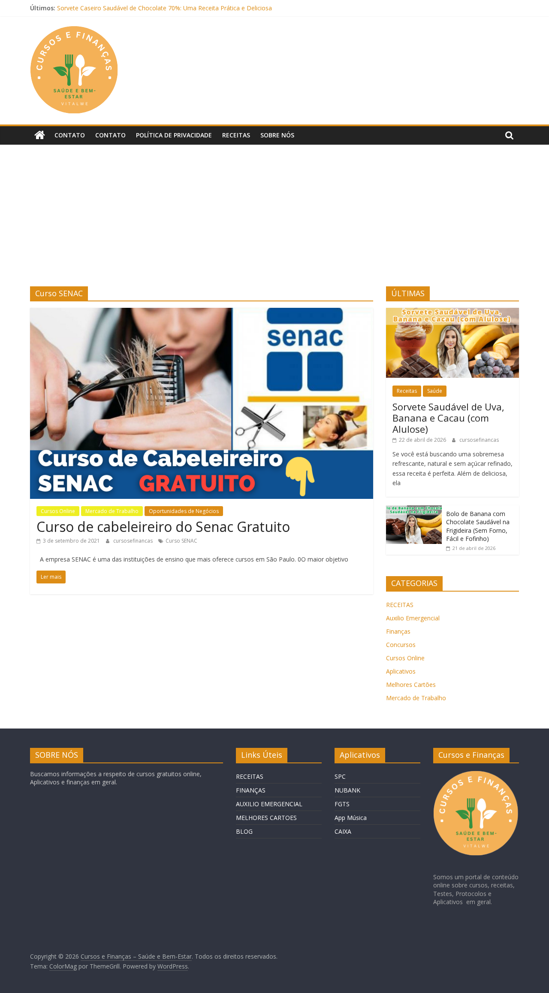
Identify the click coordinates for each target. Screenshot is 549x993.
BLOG (244, 831)
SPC (340, 776)
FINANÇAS (250, 790)
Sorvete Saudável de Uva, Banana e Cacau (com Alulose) (448, 418)
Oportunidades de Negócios (184, 511)
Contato (69, 135)
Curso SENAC (181, 540)
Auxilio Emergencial (413, 618)
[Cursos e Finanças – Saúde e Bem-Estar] (39, 135)
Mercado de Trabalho (112, 511)
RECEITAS (399, 605)
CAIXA (343, 831)
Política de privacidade (174, 135)
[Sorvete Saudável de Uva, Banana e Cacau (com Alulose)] (452, 312)
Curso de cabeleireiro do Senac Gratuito (163, 526)
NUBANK (347, 790)
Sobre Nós (277, 135)
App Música (351, 818)
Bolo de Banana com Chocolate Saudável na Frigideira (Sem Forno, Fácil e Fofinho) (478, 526)
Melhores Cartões (411, 684)
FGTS (342, 804)
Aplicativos (401, 671)
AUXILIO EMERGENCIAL (269, 804)
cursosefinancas (133, 540)
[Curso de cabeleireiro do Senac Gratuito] (201, 313)
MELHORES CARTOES (266, 818)
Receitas (236, 135)
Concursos (401, 645)
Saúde (434, 391)
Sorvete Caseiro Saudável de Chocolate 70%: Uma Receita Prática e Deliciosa (164, 8)
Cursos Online (58, 511)
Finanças (398, 631)
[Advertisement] (274, 222)
